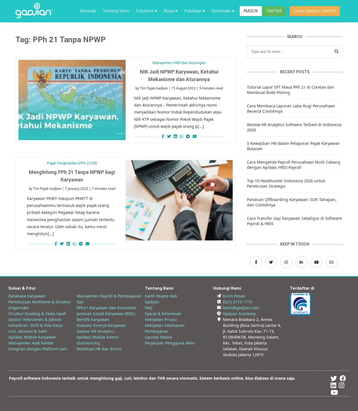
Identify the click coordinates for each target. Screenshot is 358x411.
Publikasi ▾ (194, 11)
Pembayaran (156, 331)
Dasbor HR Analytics (95, 331)
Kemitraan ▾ (222, 11)
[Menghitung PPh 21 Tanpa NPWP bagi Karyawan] (179, 200)
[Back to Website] (34, 16)
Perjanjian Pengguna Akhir (170, 343)
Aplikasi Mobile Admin (98, 337)
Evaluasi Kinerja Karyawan (101, 325)
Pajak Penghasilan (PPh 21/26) (72, 163)
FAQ (148, 307)
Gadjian (152, 301)
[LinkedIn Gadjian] (301, 262)
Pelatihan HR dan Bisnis (99, 348)
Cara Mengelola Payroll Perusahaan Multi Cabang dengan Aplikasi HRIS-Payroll (293, 164)
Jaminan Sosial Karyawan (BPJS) (106, 313)
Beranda (88, 11)
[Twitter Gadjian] (271, 262)
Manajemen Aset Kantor (31, 343)
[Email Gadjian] (332, 262)
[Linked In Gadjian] (333, 386)
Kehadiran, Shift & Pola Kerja (35, 325)
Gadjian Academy (239, 313)
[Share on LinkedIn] (175, 136)
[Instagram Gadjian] (286, 262)
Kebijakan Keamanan (165, 325)
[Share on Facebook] (162, 136)
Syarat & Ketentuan (163, 313)
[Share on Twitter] (169, 136)
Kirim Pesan (234, 296)
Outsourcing (88, 343)
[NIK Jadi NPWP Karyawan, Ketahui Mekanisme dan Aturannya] (72, 100)
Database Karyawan (27, 296)
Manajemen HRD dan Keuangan (179, 62)
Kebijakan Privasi (161, 319)
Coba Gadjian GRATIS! (315, 11)
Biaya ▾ (171, 11)
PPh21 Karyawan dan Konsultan (106, 307)
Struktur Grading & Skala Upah (37, 313)
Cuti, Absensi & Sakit (27, 331)
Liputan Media (158, 337)
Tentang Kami (116, 11)
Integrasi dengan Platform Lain (37, 348)
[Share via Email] (195, 136)
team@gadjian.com (241, 307)
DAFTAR (274, 11)
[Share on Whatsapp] (181, 136)
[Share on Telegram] (188, 136)
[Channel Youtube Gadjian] (316, 262)
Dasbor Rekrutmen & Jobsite (34, 319)
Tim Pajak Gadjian (154, 88)
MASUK (251, 11)
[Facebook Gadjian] (256, 262)
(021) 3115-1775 (237, 301)
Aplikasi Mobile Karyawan (32, 337)
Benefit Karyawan (93, 319)
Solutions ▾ (146, 11)
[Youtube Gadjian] (334, 393)
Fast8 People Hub (161, 296)
